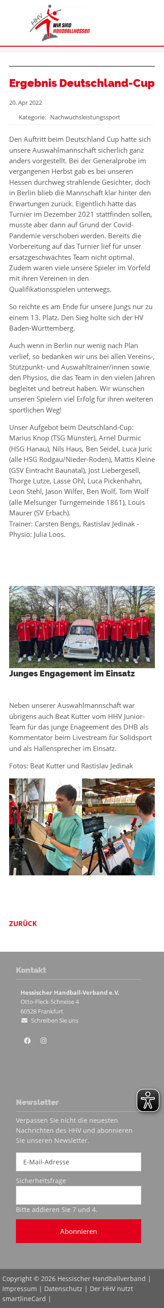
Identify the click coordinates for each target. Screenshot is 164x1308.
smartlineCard (24, 1298)
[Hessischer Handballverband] (60, 38)
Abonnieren (78, 1231)
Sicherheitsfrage (41, 1180)
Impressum (19, 1288)
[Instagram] (43, 1041)
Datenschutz (63, 1288)
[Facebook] (27, 1041)
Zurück (23, 923)
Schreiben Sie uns (54, 1020)
